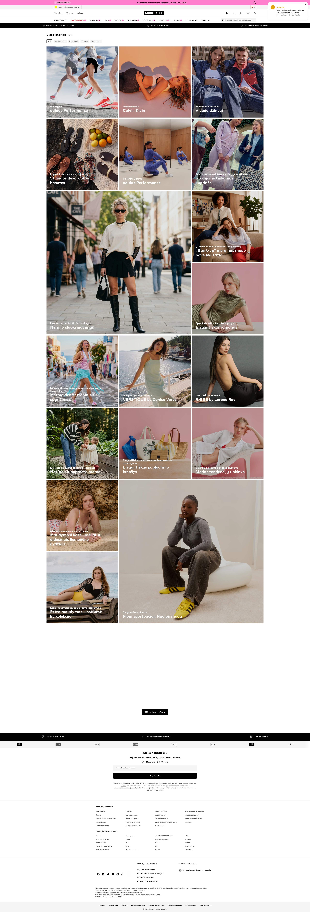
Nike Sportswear (132, 850)
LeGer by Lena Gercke (104, 846)
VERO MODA (189, 846)
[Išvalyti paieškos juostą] (254, 20)
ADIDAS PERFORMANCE (164, 836)
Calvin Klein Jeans (161, 839)
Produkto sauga (205, 905)
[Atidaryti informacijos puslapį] (254, 2)
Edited (157, 843)
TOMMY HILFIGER (102, 850)
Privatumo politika (138, 905)
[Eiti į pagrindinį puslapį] (109, 865)
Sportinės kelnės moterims (106, 819)
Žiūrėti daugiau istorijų (155, 712)
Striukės (129, 812)
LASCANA (188, 850)
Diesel (98, 836)
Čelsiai (98, 815)
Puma (128, 839)
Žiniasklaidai (113, 905)
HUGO (157, 850)
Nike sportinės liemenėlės (194, 812)
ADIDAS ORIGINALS (103, 839)
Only (127, 843)
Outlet (60, 7)
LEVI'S (128, 846)
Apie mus (102, 905)
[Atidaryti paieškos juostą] (222, 20)
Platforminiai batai (133, 822)
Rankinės (188, 822)
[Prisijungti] (234, 13)
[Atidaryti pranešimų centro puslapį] (241, 13)
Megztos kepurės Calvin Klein (166, 822)
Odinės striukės (131, 815)
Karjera (124, 905)
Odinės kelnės (101, 822)
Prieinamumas (191, 905)
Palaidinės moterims (133, 826)
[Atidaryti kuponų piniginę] (227, 13)
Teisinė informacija (175, 905)
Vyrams (69, 13)
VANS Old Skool (161, 812)
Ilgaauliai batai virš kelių (193, 819)
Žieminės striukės (161, 819)
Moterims (58, 13)
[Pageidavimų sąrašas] (248, 13)
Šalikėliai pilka (160, 815)
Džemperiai (159, 826)
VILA (186, 836)
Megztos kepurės (132, 819)
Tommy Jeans (131, 836)
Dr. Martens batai (102, 826)
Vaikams (80, 13)
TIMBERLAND (101, 843)
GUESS (187, 843)
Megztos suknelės (191, 815)
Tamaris (188, 839)
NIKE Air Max (100, 812)
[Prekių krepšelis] (254, 13)
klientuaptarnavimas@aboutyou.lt (127, 788)
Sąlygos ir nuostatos (156, 905)
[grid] (155, 371)
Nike (157, 846)
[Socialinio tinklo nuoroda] (98, 874)
